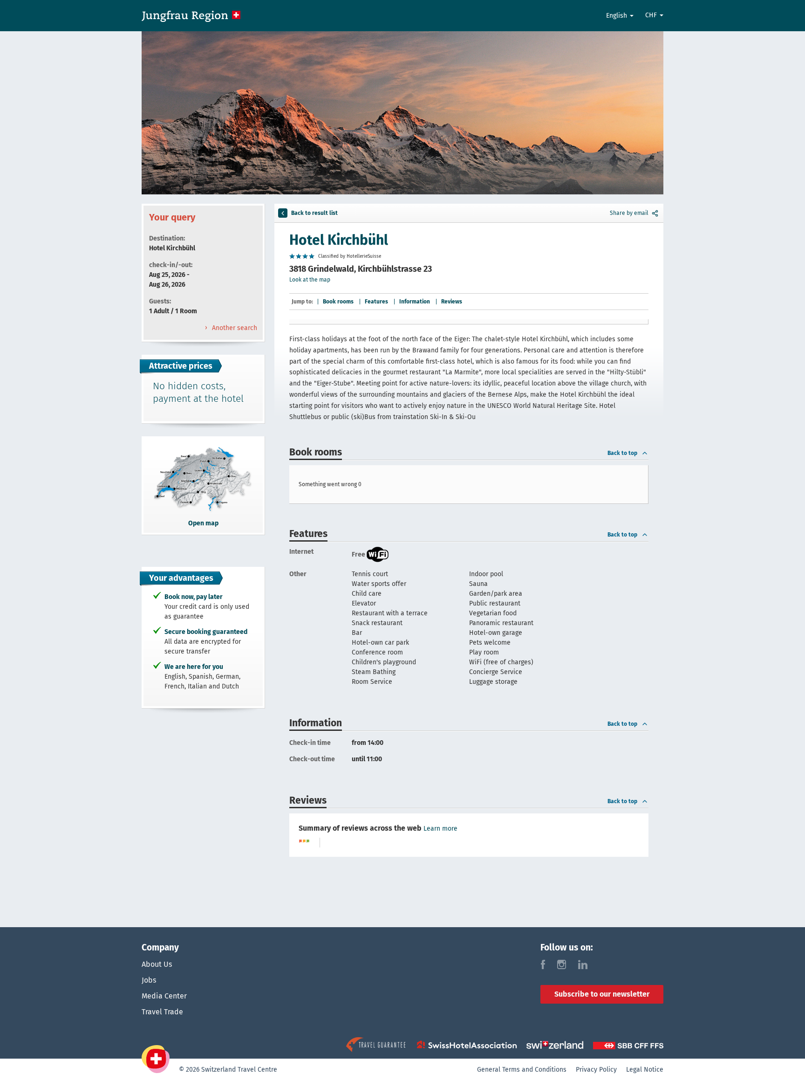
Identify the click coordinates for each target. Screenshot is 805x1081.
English (617, 16)
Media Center (164, 995)
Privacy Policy (596, 1070)
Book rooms (338, 301)
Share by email (629, 213)
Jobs (149, 980)
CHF (652, 15)
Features (376, 301)
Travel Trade (162, 1011)
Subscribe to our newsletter (601, 994)
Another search (233, 328)
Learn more (440, 829)
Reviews (451, 301)
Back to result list (314, 213)
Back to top (622, 453)
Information (414, 301)
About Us (157, 964)
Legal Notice (644, 1070)
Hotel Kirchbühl (338, 240)
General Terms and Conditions (521, 1070)
